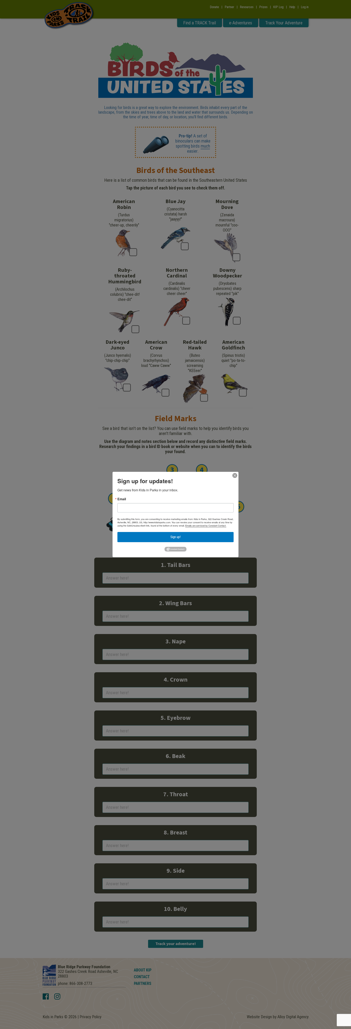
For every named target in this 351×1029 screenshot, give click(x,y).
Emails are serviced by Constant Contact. (205, 525)
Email (121, 499)
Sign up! (175, 537)
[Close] (234, 475)
